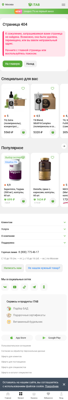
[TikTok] (24, 287)
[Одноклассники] (44, 287)
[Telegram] (34, 287)
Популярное (12, 147)
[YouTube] (14, 287)
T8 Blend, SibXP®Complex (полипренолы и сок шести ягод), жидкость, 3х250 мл (44, 123)
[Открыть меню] (63, 5)
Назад (30, 63)
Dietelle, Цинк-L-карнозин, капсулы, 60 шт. (44, 192)
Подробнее (51, 386)
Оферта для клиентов (11, 356)
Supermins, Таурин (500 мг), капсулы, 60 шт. (14, 192)
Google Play (54, 337)
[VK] (5, 287)
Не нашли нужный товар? (44, 268)
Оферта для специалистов (13, 367)
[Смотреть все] (64, 146)
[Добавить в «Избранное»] (23, 88)
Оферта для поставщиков (13, 362)
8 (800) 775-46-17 (28, 252)
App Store (21, 337)
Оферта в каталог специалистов (16, 372)
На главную (12, 63)
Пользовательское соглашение (16, 346)
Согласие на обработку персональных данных (23, 351)
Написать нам (12, 268)
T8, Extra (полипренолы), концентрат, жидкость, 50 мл (13, 123)
